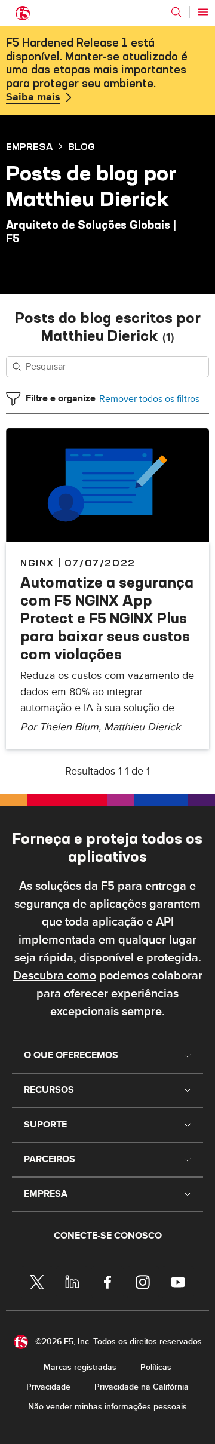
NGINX (37, 563)
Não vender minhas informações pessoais (107, 1407)
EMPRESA (29, 146)
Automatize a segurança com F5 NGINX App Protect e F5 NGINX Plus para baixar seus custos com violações (107, 618)
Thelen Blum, (71, 727)
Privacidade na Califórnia (141, 1387)
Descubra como (54, 976)
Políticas (155, 1367)
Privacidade (48, 1387)
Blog (81, 146)
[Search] (176, 12)
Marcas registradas (80, 1367)
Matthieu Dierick (142, 727)
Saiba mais (33, 97)
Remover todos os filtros (149, 399)
